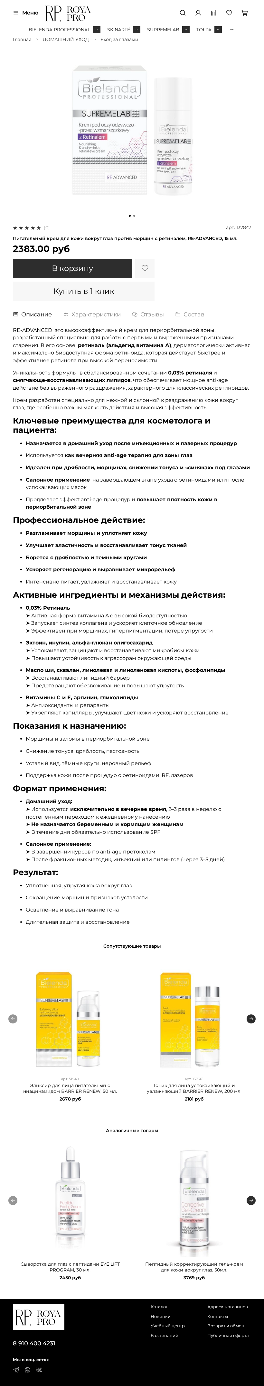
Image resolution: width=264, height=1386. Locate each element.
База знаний (164, 1335)
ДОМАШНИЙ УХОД (66, 39)
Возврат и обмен (225, 1325)
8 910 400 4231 (34, 1343)
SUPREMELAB (163, 30)
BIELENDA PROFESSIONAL (59, 30)
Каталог (159, 1306)
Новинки (161, 1316)
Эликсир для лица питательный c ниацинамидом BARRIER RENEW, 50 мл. (70, 1088)
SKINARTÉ (118, 30)
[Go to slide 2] (134, 216)
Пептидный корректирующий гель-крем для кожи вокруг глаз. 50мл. (194, 1267)
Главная (22, 39)
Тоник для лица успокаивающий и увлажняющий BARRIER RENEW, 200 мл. (194, 1088)
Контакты (217, 1316)
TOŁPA (204, 30)
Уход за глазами (119, 39)
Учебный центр (168, 1325)
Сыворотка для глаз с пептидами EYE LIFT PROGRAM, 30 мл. (70, 1267)
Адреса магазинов (227, 1306)
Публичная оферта (228, 1335)
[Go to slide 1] (130, 216)
